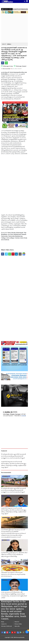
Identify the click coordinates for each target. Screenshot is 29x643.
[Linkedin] (10, 633)
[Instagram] (7, 633)
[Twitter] (5, 633)
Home (3, 44)
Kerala (9, 44)
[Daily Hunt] (23, 632)
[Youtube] (12, 633)
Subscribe (17, 626)
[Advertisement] (14, 28)
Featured (4, 451)
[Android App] (20, 632)
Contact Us (4, 624)
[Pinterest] (15, 633)
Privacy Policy (18, 624)
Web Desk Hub (6, 68)
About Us (16, 621)
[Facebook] (2, 633)
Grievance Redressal (6, 626)
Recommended (6, 472)
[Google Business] (18, 632)
